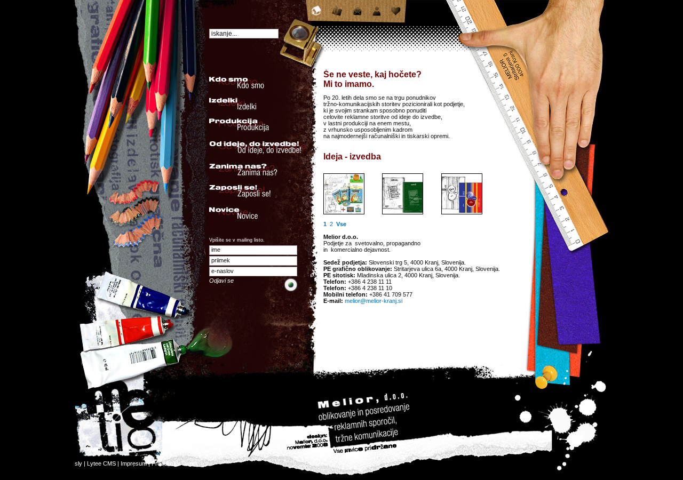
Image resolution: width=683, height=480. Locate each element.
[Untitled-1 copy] (402, 212)
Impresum (134, 463)
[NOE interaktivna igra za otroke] (343, 212)
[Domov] (316, 16)
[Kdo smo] (377, 16)
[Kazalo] (337, 16)
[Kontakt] (357, 16)
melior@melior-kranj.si (373, 301)
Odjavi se (221, 280)
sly (78, 463)
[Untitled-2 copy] (461, 212)
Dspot (189, 463)
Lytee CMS (101, 463)
